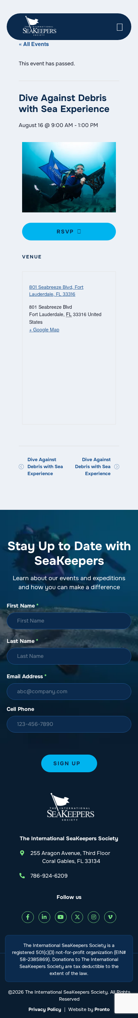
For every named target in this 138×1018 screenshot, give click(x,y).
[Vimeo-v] (110, 917)
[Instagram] (93, 917)
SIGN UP (66, 763)
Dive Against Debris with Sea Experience (45, 466)
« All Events (34, 44)
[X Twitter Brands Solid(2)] (77, 917)
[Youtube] (61, 917)
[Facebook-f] (27, 917)
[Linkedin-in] (44, 917)
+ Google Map (44, 329)
